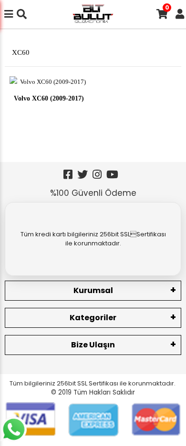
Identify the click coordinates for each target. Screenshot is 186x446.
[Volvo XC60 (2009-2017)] (49, 81)
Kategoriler (93, 317)
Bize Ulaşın (93, 344)
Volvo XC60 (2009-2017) (49, 97)
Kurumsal (93, 290)
